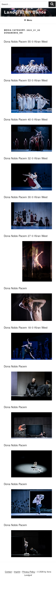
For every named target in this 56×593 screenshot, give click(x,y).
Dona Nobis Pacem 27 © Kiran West (26, 236)
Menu (29, 20)
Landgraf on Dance (25, 12)
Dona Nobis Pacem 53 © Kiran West (26, 80)
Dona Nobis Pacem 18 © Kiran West (26, 327)
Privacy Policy (28, 571)
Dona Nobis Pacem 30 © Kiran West (26, 197)
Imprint (17, 571)
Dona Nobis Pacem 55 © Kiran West (26, 41)
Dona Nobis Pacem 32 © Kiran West (26, 158)
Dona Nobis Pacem (15, 288)
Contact (8, 571)
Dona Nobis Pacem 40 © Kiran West (26, 119)
